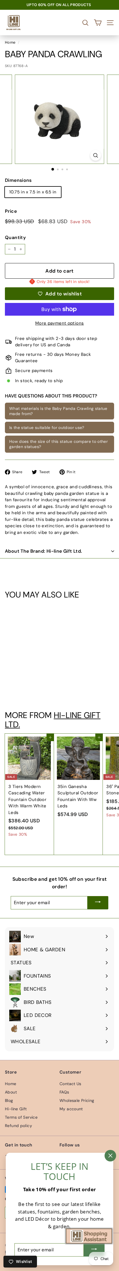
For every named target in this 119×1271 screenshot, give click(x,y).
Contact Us (70, 1083)
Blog (9, 1100)
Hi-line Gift (16, 1108)
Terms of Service (21, 1117)
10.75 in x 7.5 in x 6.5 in (33, 192)
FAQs (64, 1092)
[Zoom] (95, 155)
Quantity (15, 237)
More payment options (59, 323)
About (11, 1092)
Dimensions (18, 180)
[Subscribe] (98, 902)
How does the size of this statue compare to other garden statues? (58, 444)
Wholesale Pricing (77, 1100)
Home (10, 42)
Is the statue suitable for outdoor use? (46, 427)
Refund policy (18, 1125)
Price (11, 211)
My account (71, 1108)
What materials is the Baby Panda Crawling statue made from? (58, 411)
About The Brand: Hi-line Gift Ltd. (43, 551)
